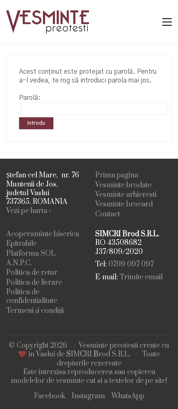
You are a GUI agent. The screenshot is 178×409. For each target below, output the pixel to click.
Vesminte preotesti (108, 345)
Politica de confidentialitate (31, 296)
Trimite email (141, 277)
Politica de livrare (34, 282)
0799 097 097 (131, 264)
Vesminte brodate (123, 185)
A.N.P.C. (19, 263)
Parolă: (30, 97)
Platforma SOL (30, 253)
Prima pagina (116, 175)
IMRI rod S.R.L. (98, 354)
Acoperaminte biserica (42, 234)
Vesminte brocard (124, 204)
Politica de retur (32, 273)
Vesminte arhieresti (125, 195)
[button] (167, 22)
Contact (107, 214)
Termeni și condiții (35, 311)
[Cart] (149, 22)
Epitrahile (21, 244)
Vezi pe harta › (28, 211)
